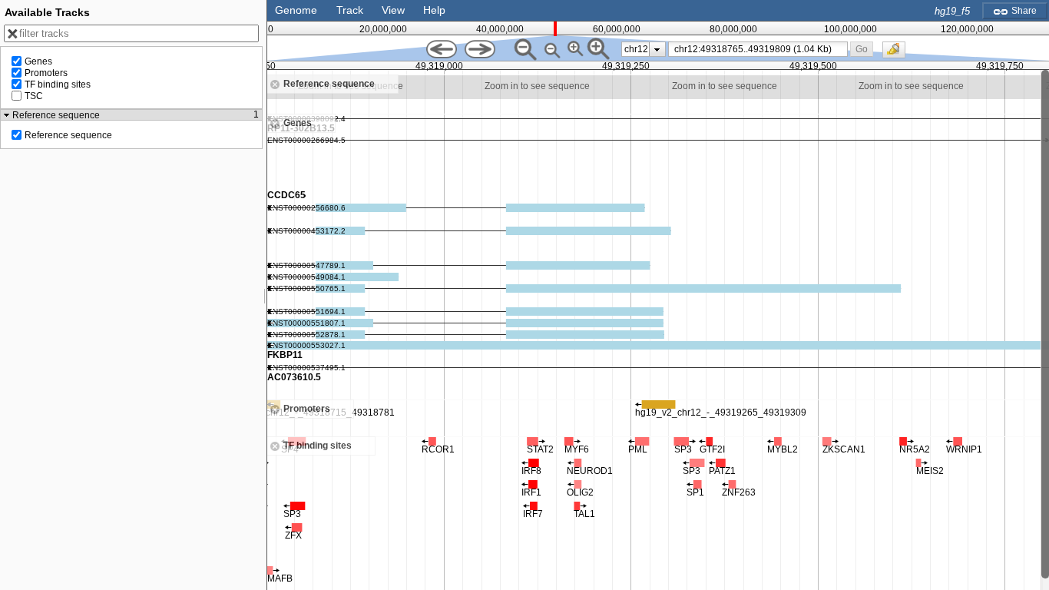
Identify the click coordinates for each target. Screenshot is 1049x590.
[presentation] (657, 49)
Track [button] (349, 10)
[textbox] (761, 49)
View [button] (393, 10)
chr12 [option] (636, 49)
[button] (861, 49)
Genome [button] (296, 10)
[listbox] (643, 49)
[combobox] (758, 49)
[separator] (265, 295)
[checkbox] (897, 53)
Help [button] (434, 10)
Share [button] (1023, 10)
